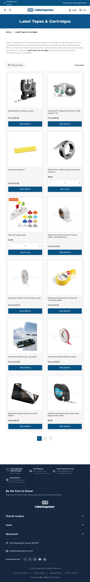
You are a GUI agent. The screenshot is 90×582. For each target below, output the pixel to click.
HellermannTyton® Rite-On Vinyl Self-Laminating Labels (62, 299)
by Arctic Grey (53, 577)
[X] (30, 559)
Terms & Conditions (21, 573)
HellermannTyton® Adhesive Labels (62, 357)
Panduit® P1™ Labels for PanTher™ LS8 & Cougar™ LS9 (64, 112)
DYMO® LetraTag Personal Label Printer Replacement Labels (63, 414)
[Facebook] (25, 559)
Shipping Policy (55, 573)
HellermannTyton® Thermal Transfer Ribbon (22, 414)
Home (8, 32)
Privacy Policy (39, 573)
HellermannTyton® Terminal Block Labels (24, 298)
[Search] (10, 10)
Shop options (25, 124)
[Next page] (50, 438)
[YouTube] (40, 559)
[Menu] (5, 10)
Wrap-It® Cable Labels (17, 235)
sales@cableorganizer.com (21, 551)
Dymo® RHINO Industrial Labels (20, 111)
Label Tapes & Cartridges (26, 32)
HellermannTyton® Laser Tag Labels (22, 357)
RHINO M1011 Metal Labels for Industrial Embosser (64, 171)
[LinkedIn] (45, 559)
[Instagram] (35, 559)
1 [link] (39, 438)
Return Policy (71, 573)
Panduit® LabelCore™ (16, 170)
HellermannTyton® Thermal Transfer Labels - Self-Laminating (62, 236)
